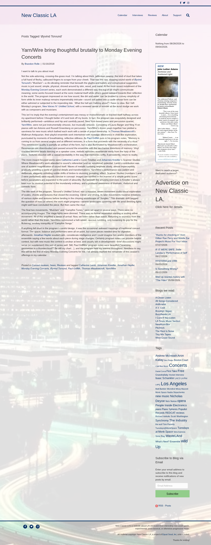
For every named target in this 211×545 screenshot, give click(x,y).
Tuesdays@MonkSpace (166, 428)
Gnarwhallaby (161, 375)
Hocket (172, 375)
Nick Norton (171, 401)
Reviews (152, 15)
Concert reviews (40, 265)
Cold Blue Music (161, 366)
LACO (177, 378)
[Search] (187, 15)
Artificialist (160, 304)
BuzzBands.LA (163, 314)
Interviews (137, 15)
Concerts (178, 365)
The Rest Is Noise (164, 331)
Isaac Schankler (164, 378)
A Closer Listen (163, 297)
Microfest (171, 389)
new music (162, 396)
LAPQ (157, 385)
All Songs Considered (166, 301)
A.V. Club (160, 307)
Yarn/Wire (26, 124)
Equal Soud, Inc (169, 534)
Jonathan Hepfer (42, 235)
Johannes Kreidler (111, 160)
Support (177, 15)
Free (181, 371)
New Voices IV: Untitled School (58, 106)
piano (158, 409)
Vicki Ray (160, 436)
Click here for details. (169, 207)
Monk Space (161, 392)
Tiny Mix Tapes (163, 334)
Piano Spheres (170, 409)
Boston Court (181, 360)
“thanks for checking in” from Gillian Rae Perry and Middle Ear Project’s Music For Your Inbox (172, 238)
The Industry (178, 420)
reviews (180, 413)
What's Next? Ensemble (167, 441)
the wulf (158, 424)
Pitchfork (160, 327)
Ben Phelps (168, 360)
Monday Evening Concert (34, 89)
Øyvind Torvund (58, 268)
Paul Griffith (93, 138)
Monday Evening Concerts (35, 268)
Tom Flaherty (169, 424)
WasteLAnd (174, 436)
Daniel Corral (160, 371)
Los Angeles (174, 383)
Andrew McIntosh (166, 355)
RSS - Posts (164, 505)
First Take (171, 371)
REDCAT (170, 412)
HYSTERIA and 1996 (166, 261)
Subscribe (172, 493)
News (53, 265)
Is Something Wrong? (166, 268)
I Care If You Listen (165, 317)
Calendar (122, 15)
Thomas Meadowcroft (122, 131)
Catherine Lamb (69, 160)
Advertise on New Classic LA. (171, 191)
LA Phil (184, 378)
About (165, 15)
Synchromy (162, 420)
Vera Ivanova (179, 432)
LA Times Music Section (167, 321)
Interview (180, 375)
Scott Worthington (179, 416)
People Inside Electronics (171, 405)
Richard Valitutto (162, 416)
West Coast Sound (165, 337)
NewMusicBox (162, 324)
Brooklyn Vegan (163, 311)
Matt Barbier (160, 389)
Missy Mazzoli (182, 389)
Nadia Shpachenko (176, 392)
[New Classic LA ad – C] (167, 112)
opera (181, 401)
